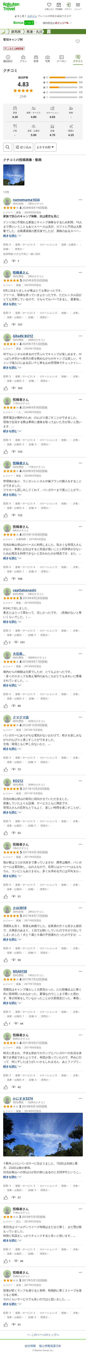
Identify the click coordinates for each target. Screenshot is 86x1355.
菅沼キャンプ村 (13, 39)
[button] (13, 174)
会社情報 (30, 1345)
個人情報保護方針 (50, 1345)
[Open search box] (7, 147)
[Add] (78, 41)
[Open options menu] (80, 199)
